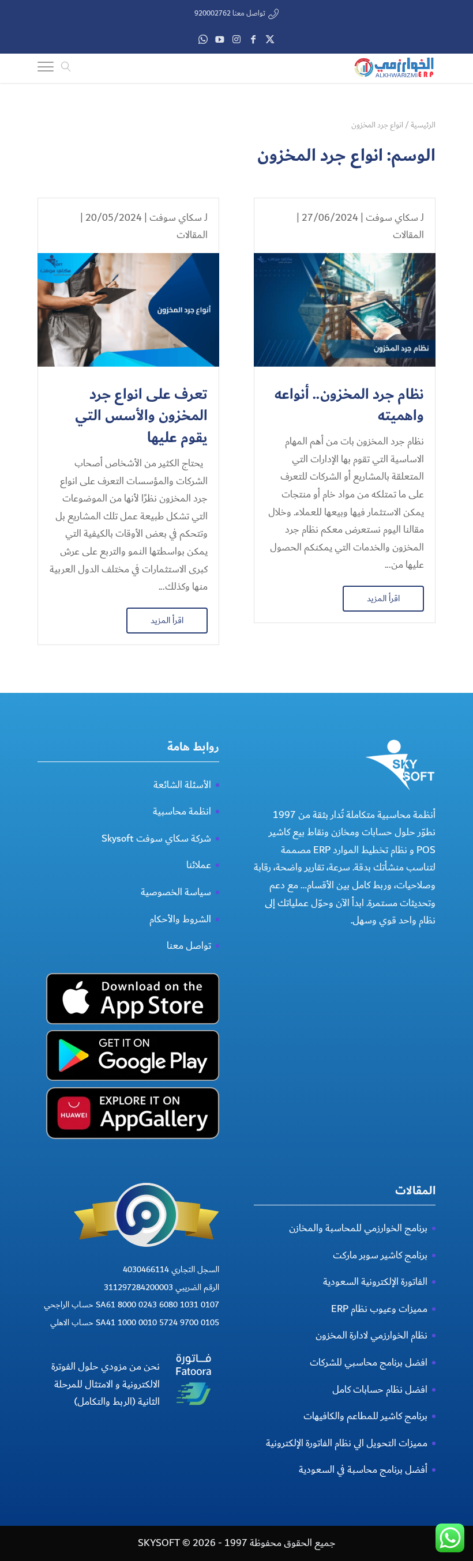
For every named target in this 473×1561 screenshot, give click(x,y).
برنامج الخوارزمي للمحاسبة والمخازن (358, 1228)
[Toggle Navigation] (45, 68)
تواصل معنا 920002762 (229, 13)
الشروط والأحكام (180, 919)
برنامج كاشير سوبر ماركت (380, 1255)
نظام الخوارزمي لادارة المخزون (371, 1335)
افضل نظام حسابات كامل (379, 1389)
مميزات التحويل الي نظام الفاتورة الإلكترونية (346, 1443)
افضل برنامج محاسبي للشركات (368, 1362)
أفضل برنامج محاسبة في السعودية (363, 1469)
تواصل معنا (189, 945)
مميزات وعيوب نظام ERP (379, 1308)
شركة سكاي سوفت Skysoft (156, 838)
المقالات (408, 235)
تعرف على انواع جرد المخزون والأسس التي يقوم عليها (141, 416)
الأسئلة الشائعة (182, 784)
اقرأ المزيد (383, 598)
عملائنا (198, 865)
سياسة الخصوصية (176, 892)
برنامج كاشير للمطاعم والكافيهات (365, 1416)
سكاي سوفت (392, 217)
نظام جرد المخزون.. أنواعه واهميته (349, 405)
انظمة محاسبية (182, 811)
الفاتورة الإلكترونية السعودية (375, 1281)
